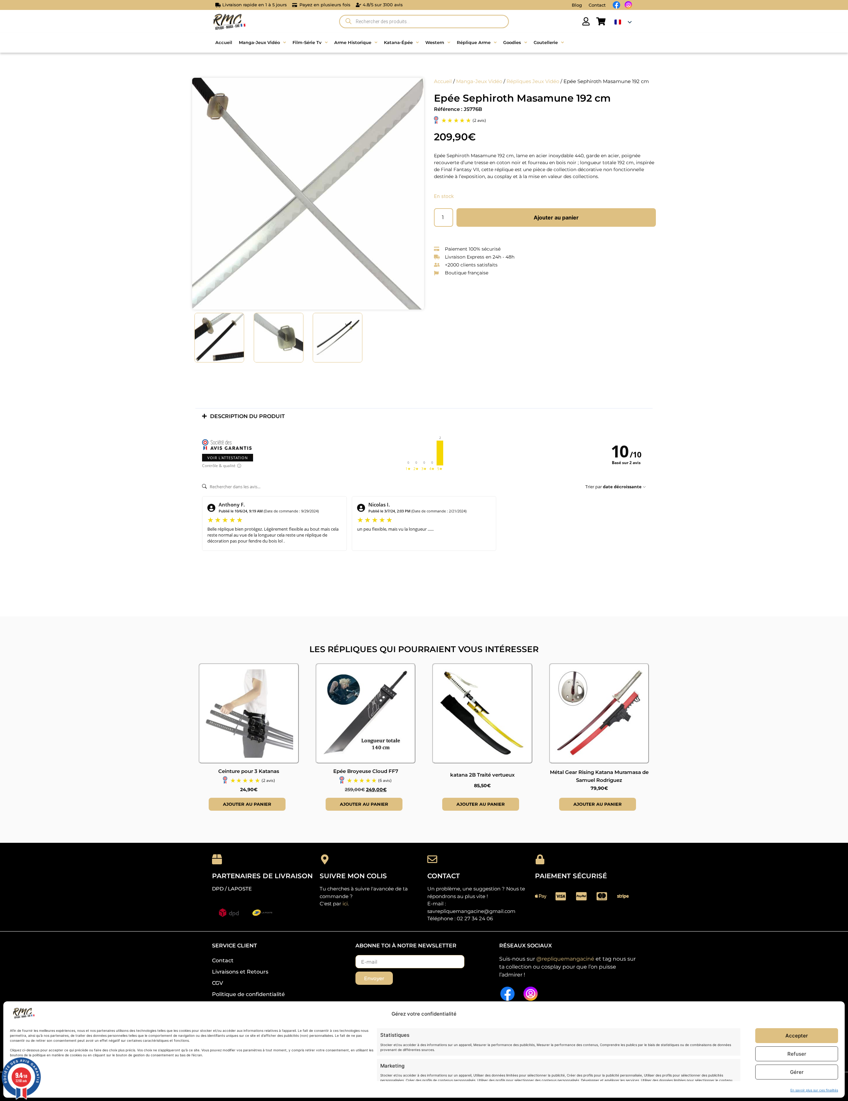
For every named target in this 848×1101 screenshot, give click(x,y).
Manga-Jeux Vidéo (479, 81)
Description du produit (247, 416)
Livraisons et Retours (240, 972)
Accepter (796, 1035)
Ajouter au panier (556, 217)
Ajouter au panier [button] (247, 804)
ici (345, 903)
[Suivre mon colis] (325, 859)
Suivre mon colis (353, 876)
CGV (217, 983)
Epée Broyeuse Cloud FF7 (365, 771)
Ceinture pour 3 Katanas (248, 771)
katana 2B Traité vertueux (482, 775)
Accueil (443, 81)
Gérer (797, 1072)
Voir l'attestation (227, 457)
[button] (424, 416)
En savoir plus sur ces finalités (814, 1090)
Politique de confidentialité (248, 994)
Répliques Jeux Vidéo (532, 81)
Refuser (796, 1054)
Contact (597, 5)
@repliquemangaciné (565, 959)
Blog (577, 5)
